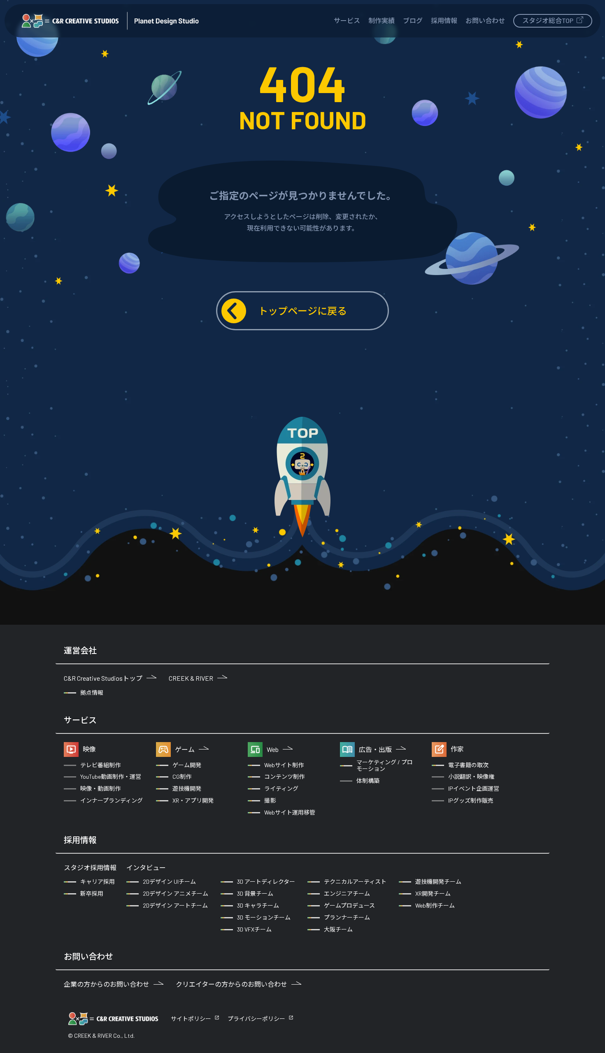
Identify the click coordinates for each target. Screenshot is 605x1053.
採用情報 (444, 20)
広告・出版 (375, 749)
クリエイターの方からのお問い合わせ (231, 984)
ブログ (413, 20)
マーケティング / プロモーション (384, 766)
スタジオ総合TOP (548, 20)
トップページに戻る (302, 311)
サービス (347, 20)
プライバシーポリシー (256, 1018)
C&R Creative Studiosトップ (103, 678)
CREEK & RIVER (191, 678)
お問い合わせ (485, 20)
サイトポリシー (191, 1018)
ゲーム (185, 749)
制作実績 (381, 20)
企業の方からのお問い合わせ (106, 984)
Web (273, 749)
